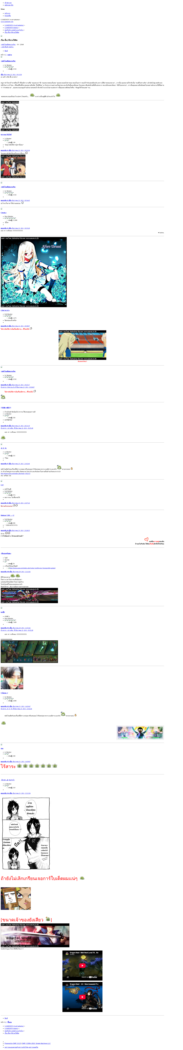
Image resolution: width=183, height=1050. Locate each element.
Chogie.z (3, 212)
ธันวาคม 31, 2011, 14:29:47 (15, 706)
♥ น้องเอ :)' (4, 693)
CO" (2, 485)
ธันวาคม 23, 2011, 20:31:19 (15, 426)
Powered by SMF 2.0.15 (13, 1043)
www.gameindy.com (7, 21)
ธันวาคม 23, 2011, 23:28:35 (15, 530)
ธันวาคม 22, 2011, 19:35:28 (15, 228)
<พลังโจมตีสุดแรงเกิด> (8, 44)
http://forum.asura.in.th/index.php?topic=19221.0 (15, 473)
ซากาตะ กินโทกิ (6, 134)
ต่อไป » (11, 47)
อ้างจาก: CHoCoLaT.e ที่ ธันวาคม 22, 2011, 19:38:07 (18, 387)
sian (2, 748)
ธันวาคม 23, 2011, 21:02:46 (15, 464)
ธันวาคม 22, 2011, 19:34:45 (15, 200)
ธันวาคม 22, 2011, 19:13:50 (11, 74)
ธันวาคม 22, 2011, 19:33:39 (15, 150)
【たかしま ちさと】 (8, 780)
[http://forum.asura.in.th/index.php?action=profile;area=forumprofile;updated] (31, 568)
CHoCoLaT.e (5, 310)
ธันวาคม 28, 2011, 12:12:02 (15, 572)
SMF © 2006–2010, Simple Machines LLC (36, 1043)
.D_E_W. (4, 448)
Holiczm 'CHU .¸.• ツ (7, 515)
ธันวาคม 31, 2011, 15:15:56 (15, 793)
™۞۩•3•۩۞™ (6, 407)
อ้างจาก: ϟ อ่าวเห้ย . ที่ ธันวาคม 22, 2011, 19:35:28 (17, 428)
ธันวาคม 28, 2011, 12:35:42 (15, 628)
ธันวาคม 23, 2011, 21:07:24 (15, 503)
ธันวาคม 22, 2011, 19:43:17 (15, 385)
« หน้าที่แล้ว (5, 47)
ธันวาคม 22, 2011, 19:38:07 (15, 326)
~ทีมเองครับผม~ (6, 553)
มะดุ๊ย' (3, 612)
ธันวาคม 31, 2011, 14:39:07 (15, 761)
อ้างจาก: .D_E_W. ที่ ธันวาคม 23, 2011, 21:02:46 (16, 709)
